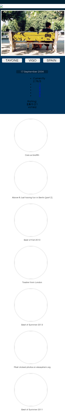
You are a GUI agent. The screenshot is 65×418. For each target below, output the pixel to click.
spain (51, 60)
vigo (32, 60)
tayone (12, 60)
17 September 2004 (32, 71)
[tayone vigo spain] (32, 33)
